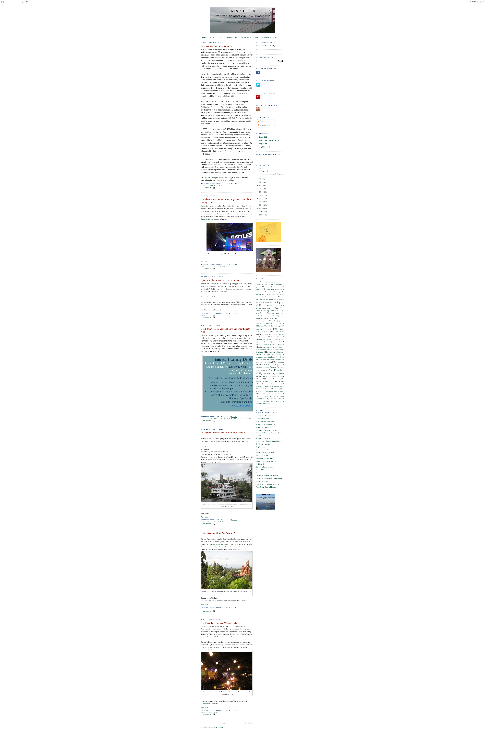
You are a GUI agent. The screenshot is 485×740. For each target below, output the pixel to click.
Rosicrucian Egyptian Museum (267, 473)
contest (258, 308)
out (265, 357)
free (275, 329)
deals (282, 310)
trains (275, 391)
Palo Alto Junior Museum (265, 467)
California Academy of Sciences (267, 424)
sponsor (278, 384)
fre (268, 329)
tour (282, 389)
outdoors (271, 357)
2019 (261, 179)
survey (267, 386)
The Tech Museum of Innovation (267, 484)
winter (266, 401)
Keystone (266, 342)
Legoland (275, 342)
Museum (259, 352)
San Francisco (214, 185)
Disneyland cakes (207, 703)
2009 (261, 211)
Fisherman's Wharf (262, 326)
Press (256, 37)
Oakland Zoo (260, 464)
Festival (269, 323)
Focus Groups (214, 315)
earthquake (266, 316)
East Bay (275, 315)
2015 (261, 192)
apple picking (266, 282)
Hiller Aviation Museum (264, 450)
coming (267, 302)
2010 (261, 208)
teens (248, 418)
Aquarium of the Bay (263, 416)
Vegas (280, 396)
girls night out (280, 334)
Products (265, 365)
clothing (262, 299)
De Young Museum (263, 444)
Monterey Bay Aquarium (264, 458)
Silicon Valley (268, 381)
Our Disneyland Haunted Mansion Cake (219, 622)
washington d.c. (276, 399)
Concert (266, 305)
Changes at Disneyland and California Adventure (223, 432)
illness (282, 339)
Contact (220, 37)
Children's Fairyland (263, 438)
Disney (220, 521)
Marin (281, 344)
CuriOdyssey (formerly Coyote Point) (269, 441)
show (258, 381)
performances (265, 362)
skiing (282, 381)
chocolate (267, 297)
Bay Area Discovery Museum (266, 421)
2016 (261, 188)
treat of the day (264, 394)
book (266, 287)
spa (260, 384)
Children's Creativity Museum (266, 430)
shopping (277, 379)
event (266, 318)
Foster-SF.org (210, 177)
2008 (261, 215)
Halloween (262, 337)
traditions (268, 391)
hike (280, 337)
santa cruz (265, 376)
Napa (268, 354)
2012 (261, 202)
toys (261, 391)
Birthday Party (232, 37)
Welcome (258, 401)
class (282, 297)
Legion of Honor (262, 455)
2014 (261, 195)
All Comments (264, 125)
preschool (280, 362)
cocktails (279, 299)
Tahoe (274, 386)
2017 (261, 185)
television (222, 266)
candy (266, 294)
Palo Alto (263, 359)
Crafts (276, 308)
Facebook (259, 321)
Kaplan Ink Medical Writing (269, 140)
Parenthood (280, 359)
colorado (259, 302)
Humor (276, 339)
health (273, 337)
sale (263, 371)
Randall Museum (262, 470)
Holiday (259, 339)
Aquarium (277, 282)
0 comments (206, 187)
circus (275, 297)
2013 (261, 198)
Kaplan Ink (263, 143)
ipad (260, 342)
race (281, 365)
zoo (265, 403)
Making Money (226, 418)
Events (276, 318)
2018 (261, 182)
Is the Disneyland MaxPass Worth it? (218, 532)
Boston (269, 289)
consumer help (278, 306)
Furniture (266, 332)
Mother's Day (262, 349)
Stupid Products (264, 147)
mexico (263, 347)
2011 (261, 205)
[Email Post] (214, 187)
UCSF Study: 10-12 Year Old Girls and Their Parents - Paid (226, 330)
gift (266, 334)
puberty (274, 365)
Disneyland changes (216, 544)
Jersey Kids (263, 137)
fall (265, 321)
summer (259, 386)
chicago (274, 294)
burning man (278, 289)
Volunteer (260, 398)
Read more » (205, 262)
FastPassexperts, (211, 547)
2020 (261, 168)
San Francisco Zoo (262, 481)
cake (210, 712)
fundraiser (259, 332)
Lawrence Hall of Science (265, 452)
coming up (278, 302)
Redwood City (261, 367)
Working (259, 404)
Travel (282, 391)
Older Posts (249, 723)
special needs (268, 384)
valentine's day (270, 396)
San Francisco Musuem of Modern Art (269, 478)
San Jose (266, 373)
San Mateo (279, 373)
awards (266, 284)
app (257, 282)
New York (278, 354)
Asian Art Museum (262, 418)
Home (204, 37)
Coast (271, 299)
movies (278, 349)
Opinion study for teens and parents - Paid (220, 280)
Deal (274, 310)
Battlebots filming (225, 206)
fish (280, 323)
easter (258, 318)
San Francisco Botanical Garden (267, 475)
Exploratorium (261, 447)
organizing (259, 357)
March (263, 171)
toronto (276, 389)
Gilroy (271, 334)
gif (262, 334)
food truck (259, 329)
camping (258, 294)
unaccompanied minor (276, 394)
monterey (281, 347)
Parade (272, 360)
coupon (268, 308)
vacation (259, 396)
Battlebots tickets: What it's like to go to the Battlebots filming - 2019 (226, 201)
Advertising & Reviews (269, 37)
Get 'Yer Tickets (277, 331)
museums (272, 352)
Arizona (258, 284)
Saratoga (274, 376)
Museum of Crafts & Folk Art (266, 461)
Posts (261, 121)
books (258, 289)
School (267, 379)
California (212, 266)
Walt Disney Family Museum (266, 487)
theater (267, 389)
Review (273, 367)
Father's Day (272, 321)
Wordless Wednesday (276, 401)
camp (278, 292)
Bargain (273, 284)
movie (270, 349)
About (212, 37)
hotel (270, 339)
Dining (262, 313)
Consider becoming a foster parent (216, 45)
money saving (272, 347)
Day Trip (266, 310)
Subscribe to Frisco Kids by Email (268, 46)
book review (276, 287)
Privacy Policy (246, 37)
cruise (258, 311)
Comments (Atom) (216, 728)
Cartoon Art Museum (263, 427)
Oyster (282, 357)
